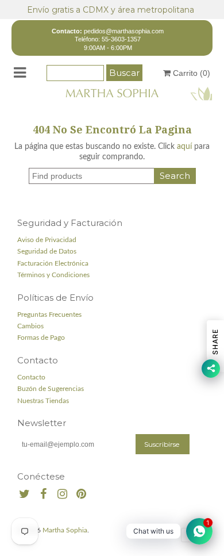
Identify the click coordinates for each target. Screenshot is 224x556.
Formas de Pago (41, 337)
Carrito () (190, 73)
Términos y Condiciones (53, 274)
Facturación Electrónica (52, 263)
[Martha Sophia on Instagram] (62, 495)
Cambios (30, 326)
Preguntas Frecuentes (49, 314)
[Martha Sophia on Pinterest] (81, 495)
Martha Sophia (65, 530)
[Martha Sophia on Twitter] (24, 495)
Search (175, 175)
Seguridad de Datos (46, 251)
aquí (184, 147)
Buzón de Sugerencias (50, 388)
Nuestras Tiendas (43, 400)
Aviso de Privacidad (46, 239)
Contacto (31, 377)
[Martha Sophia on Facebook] (43, 495)
